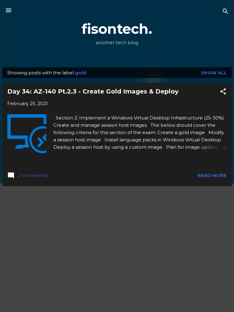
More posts (117, 198)
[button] (223, 92)
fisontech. (117, 28)
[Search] (225, 12)
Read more (212, 175)
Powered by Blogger (121, 300)
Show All (214, 73)
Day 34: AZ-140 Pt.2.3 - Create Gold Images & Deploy (93, 91)
